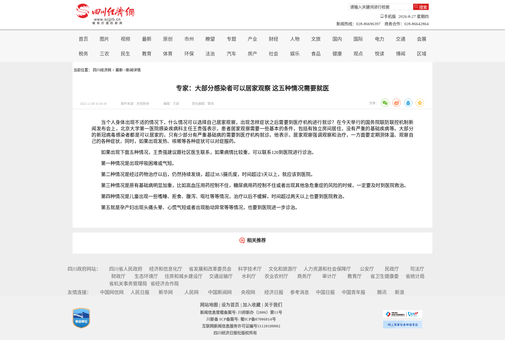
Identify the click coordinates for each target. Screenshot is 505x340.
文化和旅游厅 (283, 269)
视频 (125, 39)
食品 (316, 53)
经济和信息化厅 (165, 269)
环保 (189, 53)
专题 (231, 39)
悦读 (379, 53)
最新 (147, 39)
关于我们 (273, 304)
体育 (168, 53)
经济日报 (273, 292)
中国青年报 (353, 292)
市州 (189, 39)
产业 (252, 39)
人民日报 (139, 292)
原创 (168, 39)
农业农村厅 (276, 276)
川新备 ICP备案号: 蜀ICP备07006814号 (241, 319)
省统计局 (415, 276)
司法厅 (417, 269)
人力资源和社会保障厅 (327, 269)
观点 (358, 53)
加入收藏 (252, 304)
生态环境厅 (146, 276)
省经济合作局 (164, 283)
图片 (104, 39)
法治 (210, 53)
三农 (104, 53)
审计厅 (329, 276)
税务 (83, 53)
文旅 (316, 39)
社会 (273, 53)
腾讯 (382, 292)
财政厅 (118, 276)
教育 (147, 53)
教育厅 (354, 276)
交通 (400, 39)
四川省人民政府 (125, 269)
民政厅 (392, 269)
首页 (83, 39)
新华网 (166, 292)
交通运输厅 (221, 276)
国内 (337, 39)
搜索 (423, 7)
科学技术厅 (250, 269)
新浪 (399, 292)
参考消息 (299, 292)
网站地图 (209, 304)
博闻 (400, 53)
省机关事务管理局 (128, 283)
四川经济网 (102, 70)
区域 (421, 53)
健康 (337, 53)
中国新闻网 (220, 292)
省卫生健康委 (384, 276)
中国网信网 (112, 292)
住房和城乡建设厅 (184, 276)
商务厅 (304, 276)
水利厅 (249, 276)
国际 (358, 39)
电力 (379, 39)
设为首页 (230, 304)
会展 (421, 39)
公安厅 (367, 269)
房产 (252, 53)
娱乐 (295, 53)
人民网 (191, 292)
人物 (295, 39)
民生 (125, 53)
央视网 (248, 292)
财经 (273, 39)
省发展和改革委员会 (210, 269)
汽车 (231, 53)
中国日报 (325, 292)
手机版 (390, 16)
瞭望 (210, 39)
